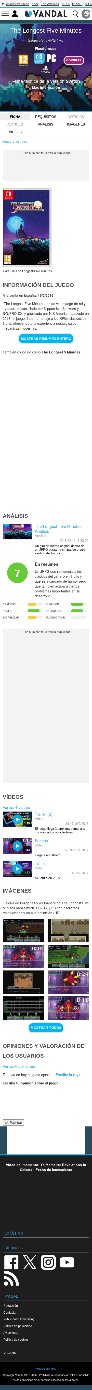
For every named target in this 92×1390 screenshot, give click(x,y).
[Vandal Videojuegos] (46, 13)
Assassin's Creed (17, 4)
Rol (61, 40)
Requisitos (45, 117)
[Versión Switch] (39, 58)
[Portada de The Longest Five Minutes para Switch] (27, 227)
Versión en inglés (46, 1368)
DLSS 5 (77, 4)
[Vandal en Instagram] (48, 1262)
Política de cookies (15, 1339)
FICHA (15, 117)
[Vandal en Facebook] (11, 1262)
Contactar (9, 1312)
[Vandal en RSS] (11, 1277)
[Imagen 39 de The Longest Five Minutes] (23, 930)
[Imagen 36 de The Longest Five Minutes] (68, 956)
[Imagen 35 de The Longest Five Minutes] (23, 982)
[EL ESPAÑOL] (86, 14)
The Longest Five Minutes (46, 30)
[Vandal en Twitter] (30, 1262)
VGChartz (9, 1352)
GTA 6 (66, 4)
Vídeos (15, 132)
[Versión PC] (51, 57)
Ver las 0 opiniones (19, 1066)
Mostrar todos (46, 1028)
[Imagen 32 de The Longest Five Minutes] (68, 1008)
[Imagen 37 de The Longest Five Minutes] (23, 956)
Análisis (45, 124)
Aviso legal (10, 1332)
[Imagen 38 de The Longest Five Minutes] (68, 930)
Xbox (35, 4)
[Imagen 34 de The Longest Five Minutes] (68, 982)
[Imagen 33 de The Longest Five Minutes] (23, 1008)
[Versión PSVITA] (45, 69)
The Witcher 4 (50, 4)
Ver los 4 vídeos (16, 807)
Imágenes (76, 124)
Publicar (15, 1122)
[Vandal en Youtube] (67, 1262)
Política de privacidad (17, 1326)
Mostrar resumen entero (46, 339)
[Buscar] (75, 14)
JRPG (51, 40)
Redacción (10, 1305)
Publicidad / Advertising (19, 1319)
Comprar (74, 60)
